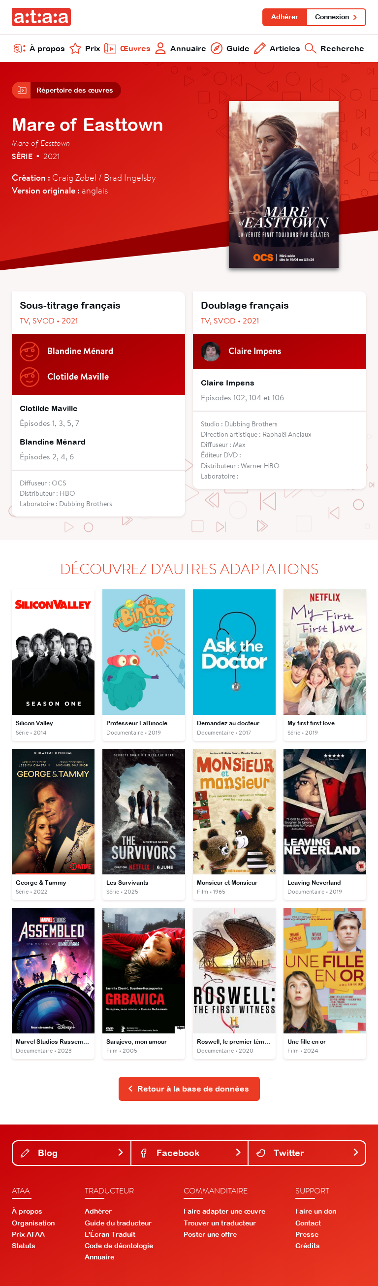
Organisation (33, 1223)
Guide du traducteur (118, 1223)
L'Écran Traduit (110, 1234)
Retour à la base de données (193, 1088)
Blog (46, 1153)
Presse (306, 1234)
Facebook (176, 1153)
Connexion (332, 17)
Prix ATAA (28, 1234)
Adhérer (284, 17)
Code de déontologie (119, 1246)
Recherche (342, 48)
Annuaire (188, 48)
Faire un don (315, 1211)
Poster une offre (210, 1234)
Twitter (287, 1153)
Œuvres (135, 48)
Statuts (23, 1246)
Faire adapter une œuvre (224, 1211)
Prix (92, 48)
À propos (47, 48)
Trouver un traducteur (220, 1223)
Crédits (307, 1246)
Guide (238, 48)
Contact (308, 1223)
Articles (285, 48)
